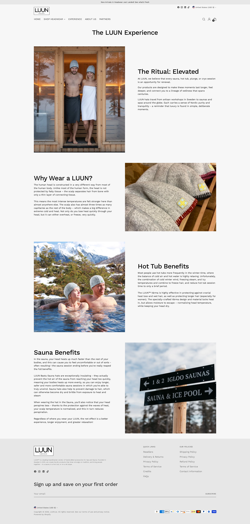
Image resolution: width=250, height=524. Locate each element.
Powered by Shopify (42, 514)
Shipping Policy (188, 452)
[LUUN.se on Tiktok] (188, 7)
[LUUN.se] (41, 11)
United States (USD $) (204, 7)
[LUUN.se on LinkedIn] (185, 7)
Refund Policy (187, 461)
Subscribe (210, 494)
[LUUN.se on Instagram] (182, 7)
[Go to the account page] (209, 19)
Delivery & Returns (153, 456)
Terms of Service (152, 466)
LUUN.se (53, 512)
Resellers (148, 452)
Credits (147, 471)
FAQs (146, 476)
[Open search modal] (203, 19)
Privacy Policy (150, 461)
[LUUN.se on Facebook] (178, 7)
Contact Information (191, 471)
